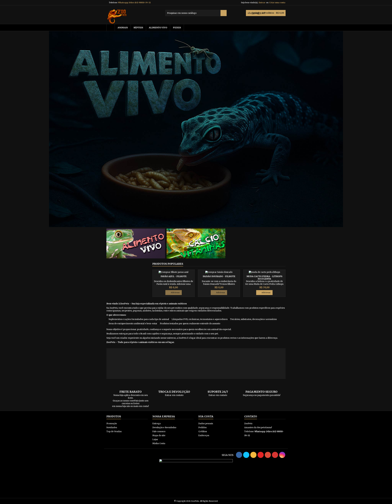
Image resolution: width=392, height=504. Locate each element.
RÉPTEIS (138, 27)
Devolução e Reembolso (164, 427)
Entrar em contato (174, 395)
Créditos (202, 431)
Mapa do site (158, 435)
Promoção (111, 423)
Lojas (155, 439)
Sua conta (205, 416)
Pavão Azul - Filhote (174, 276)
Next (345, 129)
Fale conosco (158, 431)
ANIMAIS (123, 27)
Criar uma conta (277, 2)
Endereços (203, 435)
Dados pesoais (205, 423)
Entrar (262, 2)
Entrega (156, 423)
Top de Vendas (114, 431)
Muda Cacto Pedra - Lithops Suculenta (264, 277)
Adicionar (173, 292)
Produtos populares (167, 263)
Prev (46, 129)
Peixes (177, 27)
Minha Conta (158, 443)
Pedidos (202, 427)
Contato (250, 416)
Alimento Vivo (158, 27)
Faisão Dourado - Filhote (219, 276)
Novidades (111, 427)
